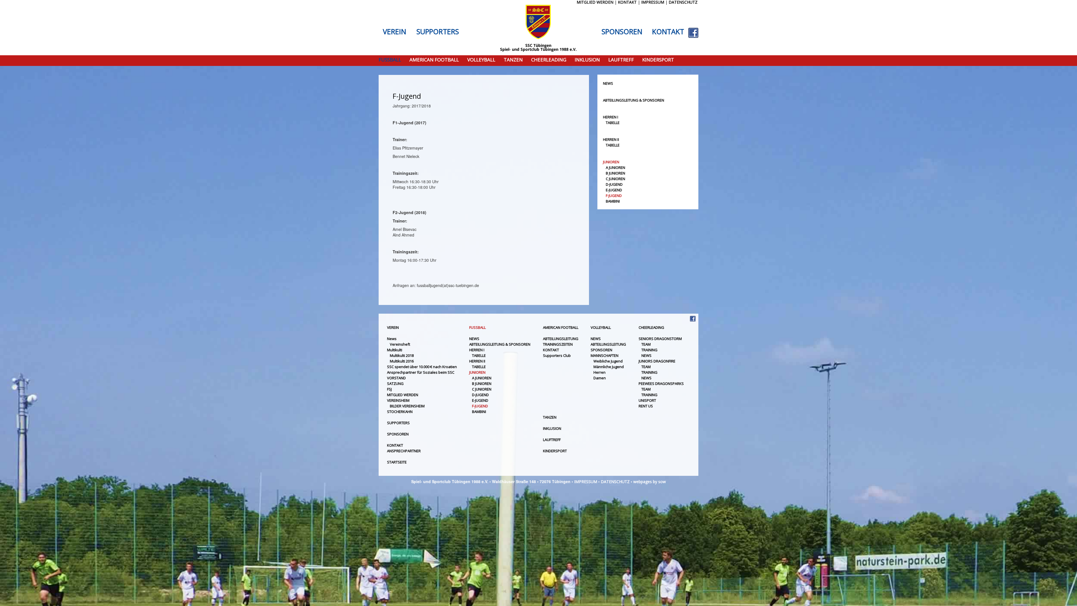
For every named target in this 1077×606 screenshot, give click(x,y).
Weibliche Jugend (608, 361)
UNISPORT (647, 400)
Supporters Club (557, 355)
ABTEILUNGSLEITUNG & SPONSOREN (633, 100)
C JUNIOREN (615, 178)
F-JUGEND (614, 195)
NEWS (608, 83)
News (392, 338)
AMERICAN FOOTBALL (434, 60)
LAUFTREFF (621, 60)
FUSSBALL (390, 60)
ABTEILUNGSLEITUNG (560, 338)
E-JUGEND (614, 189)
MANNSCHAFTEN (604, 355)
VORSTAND (396, 377)
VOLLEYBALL (481, 60)
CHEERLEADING (548, 60)
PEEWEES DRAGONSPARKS (661, 383)
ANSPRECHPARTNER (404, 450)
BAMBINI (613, 201)
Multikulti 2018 (402, 355)
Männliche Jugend (608, 366)
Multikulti (394, 349)
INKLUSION (587, 60)
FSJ (389, 389)
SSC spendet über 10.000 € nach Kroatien (422, 366)
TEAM (646, 344)
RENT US (646, 405)
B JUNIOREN (615, 173)
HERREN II (611, 139)
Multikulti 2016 (402, 361)
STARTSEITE (397, 462)
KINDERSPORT (658, 60)
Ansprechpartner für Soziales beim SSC (420, 372)
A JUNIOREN (615, 167)
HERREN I (610, 117)
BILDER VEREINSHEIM (407, 405)
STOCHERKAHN (400, 411)
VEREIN (394, 32)
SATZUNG (395, 383)
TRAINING (649, 349)
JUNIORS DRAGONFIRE (657, 361)
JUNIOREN (611, 161)
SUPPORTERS (437, 32)
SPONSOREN (622, 32)
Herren (599, 372)
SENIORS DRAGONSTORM (660, 338)
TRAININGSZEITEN (558, 344)
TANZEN (513, 60)
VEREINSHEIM (398, 400)
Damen (599, 377)
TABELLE (613, 122)
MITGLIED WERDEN (402, 394)
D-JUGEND (614, 184)
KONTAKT (668, 32)
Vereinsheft (400, 344)
